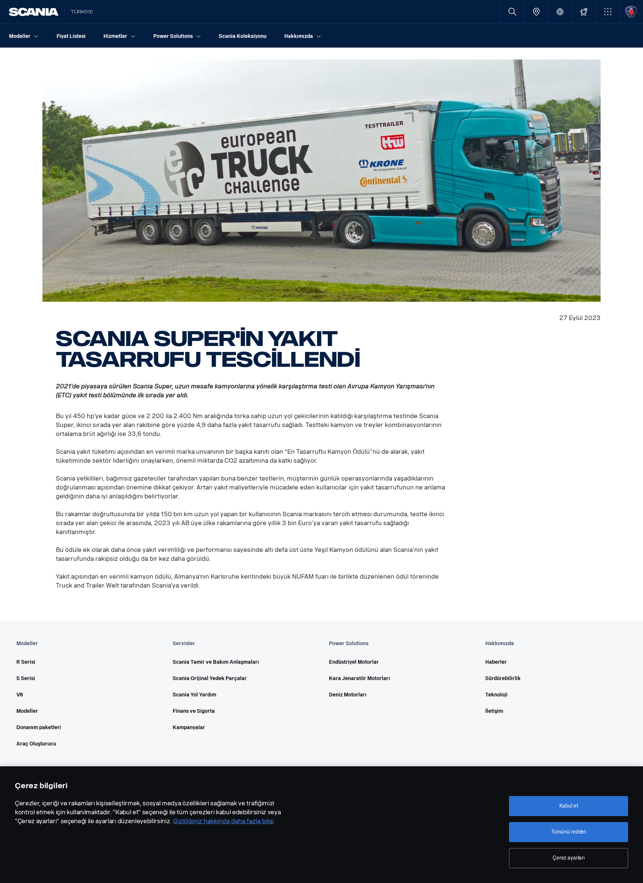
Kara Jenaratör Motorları (359, 678)
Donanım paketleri (38, 727)
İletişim (494, 711)
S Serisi (25, 678)
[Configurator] (583, 11)
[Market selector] (560, 11)
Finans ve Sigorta (194, 711)
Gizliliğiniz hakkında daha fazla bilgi (223, 821)
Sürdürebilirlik (503, 678)
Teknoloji (496, 695)
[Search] (512, 11)
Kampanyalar (189, 727)
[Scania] (33, 12)
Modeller (27, 711)
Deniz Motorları (348, 695)
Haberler (496, 662)
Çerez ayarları (569, 858)
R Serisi (25, 662)
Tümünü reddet (568, 832)
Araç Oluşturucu (36, 744)
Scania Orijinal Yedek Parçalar (210, 678)
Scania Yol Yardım (194, 695)
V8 (19, 695)
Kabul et (568, 806)
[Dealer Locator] (536, 11)
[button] (607, 11)
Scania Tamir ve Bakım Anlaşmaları (216, 662)
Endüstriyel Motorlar (354, 662)
